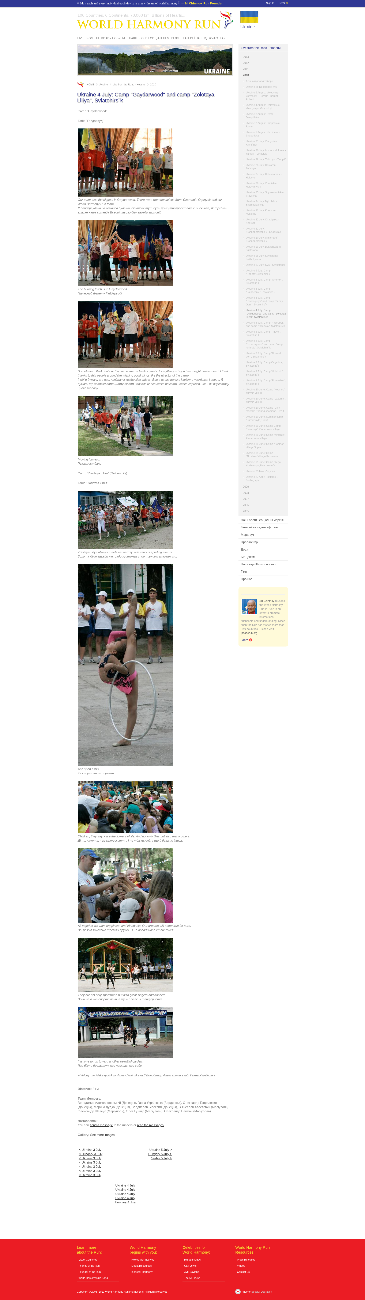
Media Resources (141, 1265)
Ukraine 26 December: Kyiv (261, 86)
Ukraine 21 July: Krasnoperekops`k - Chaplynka (264, 230)
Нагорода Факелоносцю (258, 564)
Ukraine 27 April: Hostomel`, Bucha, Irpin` (262, 478)
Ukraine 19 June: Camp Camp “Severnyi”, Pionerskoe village (263, 427)
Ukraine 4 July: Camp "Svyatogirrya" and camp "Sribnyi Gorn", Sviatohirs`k (264, 301)
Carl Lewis (190, 1265)
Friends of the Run (89, 1265)
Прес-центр (249, 542)
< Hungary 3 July (90, 1154)
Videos (241, 1265)
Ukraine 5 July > (160, 1150)
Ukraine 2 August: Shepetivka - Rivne (263, 125)
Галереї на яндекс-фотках (204, 38)
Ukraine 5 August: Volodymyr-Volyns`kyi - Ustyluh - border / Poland (263, 96)
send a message (101, 1125)
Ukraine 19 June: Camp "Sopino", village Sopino (265, 446)
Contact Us (243, 1271)
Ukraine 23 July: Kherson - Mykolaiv (261, 212)
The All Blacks (192, 1278)
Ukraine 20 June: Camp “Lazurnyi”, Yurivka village (266, 400)
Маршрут (247, 534)
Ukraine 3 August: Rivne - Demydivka (260, 116)
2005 (246, 511)
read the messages (150, 1125)
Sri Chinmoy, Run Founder (203, 3)
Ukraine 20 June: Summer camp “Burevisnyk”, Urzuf (264, 418)
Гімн (244, 571)
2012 (246, 63)
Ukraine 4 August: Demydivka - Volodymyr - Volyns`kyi (263, 107)
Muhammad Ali (192, 1259)
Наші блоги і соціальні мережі (154, 38)
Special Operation (261, 1291)
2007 (246, 499)
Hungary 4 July (125, 1202)
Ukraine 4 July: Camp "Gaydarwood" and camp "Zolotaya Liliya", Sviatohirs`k (266, 314)
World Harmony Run (155, 20)
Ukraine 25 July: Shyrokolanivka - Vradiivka (265, 194)
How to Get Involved (142, 1259)
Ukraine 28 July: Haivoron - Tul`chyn (261, 167)
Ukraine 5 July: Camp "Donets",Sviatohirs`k (258, 272)
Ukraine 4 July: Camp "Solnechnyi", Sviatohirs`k (260, 290)
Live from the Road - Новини (101, 38)
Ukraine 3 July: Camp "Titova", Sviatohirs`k (263, 333)
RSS (282, 3)
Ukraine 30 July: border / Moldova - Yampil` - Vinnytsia (266, 152)
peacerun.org (249, 632)
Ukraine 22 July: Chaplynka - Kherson (262, 221)
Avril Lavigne (191, 1271)
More (244, 639)
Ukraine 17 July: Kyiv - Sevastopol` (266, 264)
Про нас (246, 579)
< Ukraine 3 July (90, 1150)
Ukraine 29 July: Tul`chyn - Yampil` (266, 159)
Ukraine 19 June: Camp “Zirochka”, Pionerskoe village (266, 436)
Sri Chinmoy (266, 600)
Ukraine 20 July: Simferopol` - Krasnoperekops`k (263, 239)
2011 (246, 69)
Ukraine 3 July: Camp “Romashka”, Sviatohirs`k (266, 382)
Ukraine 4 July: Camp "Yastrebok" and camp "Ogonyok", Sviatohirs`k (265, 324)
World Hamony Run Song (93, 1278)
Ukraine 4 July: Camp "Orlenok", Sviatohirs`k (264, 281)
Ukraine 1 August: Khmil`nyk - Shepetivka (263, 134)
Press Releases (246, 1259)
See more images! (103, 1135)
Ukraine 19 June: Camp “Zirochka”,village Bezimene (262, 455)
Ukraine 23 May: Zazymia (260, 471)
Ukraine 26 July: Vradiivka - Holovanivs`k (261, 185)
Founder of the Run (90, 1271)
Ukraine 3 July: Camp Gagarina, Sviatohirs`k (264, 364)
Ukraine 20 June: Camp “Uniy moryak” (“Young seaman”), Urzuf (265, 409)
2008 (246, 492)
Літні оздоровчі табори (259, 81)
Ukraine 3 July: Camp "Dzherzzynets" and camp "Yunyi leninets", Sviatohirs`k (264, 344)
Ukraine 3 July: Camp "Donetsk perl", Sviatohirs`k (264, 355)
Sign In (270, 3)
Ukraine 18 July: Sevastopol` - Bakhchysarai (263, 257)
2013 (246, 56)
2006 (246, 505)
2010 (246, 75)
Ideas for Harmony (142, 1271)
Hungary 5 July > (160, 1154)
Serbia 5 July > (161, 1158)
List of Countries (88, 1259)
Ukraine (247, 26)
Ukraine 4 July (125, 1185)
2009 (246, 486)
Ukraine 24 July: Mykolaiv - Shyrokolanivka (261, 203)
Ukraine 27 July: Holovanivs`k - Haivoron (264, 176)
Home (90, 84)
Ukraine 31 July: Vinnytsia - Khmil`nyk (261, 143)
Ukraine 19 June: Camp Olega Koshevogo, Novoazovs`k (263, 464)
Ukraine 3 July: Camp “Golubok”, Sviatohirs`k (264, 373)
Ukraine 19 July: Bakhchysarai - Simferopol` (264, 248)
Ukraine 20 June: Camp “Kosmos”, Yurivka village (265, 391)
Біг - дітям (248, 557)
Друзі (244, 549)
